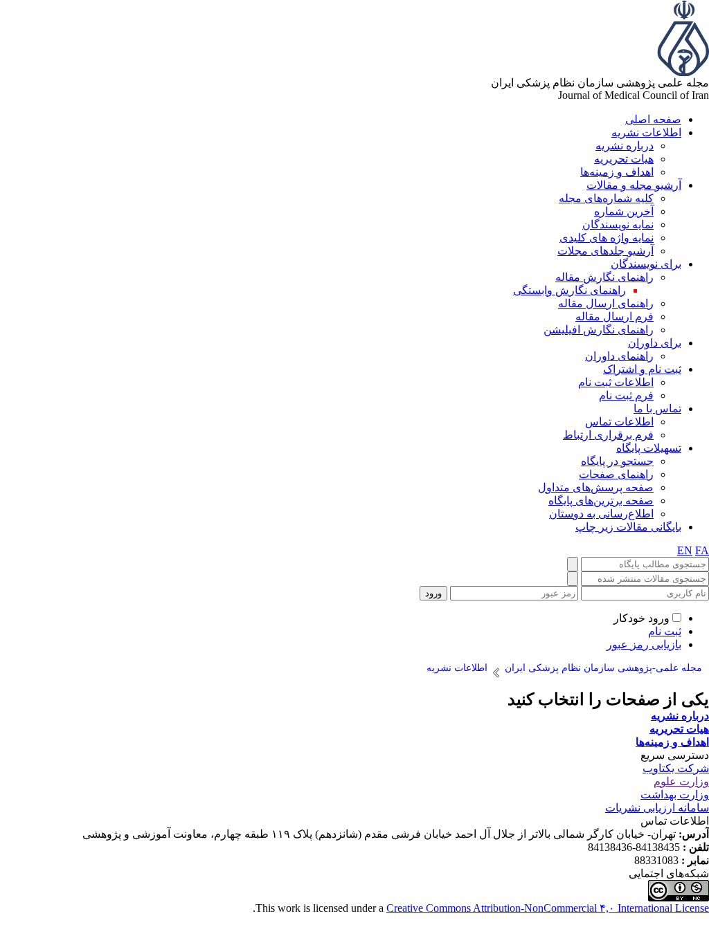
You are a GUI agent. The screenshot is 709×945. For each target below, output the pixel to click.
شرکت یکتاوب (676, 768)
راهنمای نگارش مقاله (604, 277)
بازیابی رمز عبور (644, 644)
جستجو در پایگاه (617, 461)
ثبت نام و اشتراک (642, 369)
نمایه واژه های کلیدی (606, 238)
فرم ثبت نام (626, 395)
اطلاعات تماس (619, 422)
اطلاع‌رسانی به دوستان (601, 514)
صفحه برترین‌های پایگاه (601, 500)
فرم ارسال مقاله (614, 316)
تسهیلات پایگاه (648, 448)
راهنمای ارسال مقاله (606, 303)
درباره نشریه (624, 146)
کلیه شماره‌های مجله (606, 198)
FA (702, 550)
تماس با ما (657, 408)
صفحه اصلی (653, 119)
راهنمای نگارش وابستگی (569, 290)
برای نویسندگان (646, 264)
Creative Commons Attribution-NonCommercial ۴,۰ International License (547, 908)
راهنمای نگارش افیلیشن (599, 330)
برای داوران (654, 343)
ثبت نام (664, 631)
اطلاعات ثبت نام (616, 382)
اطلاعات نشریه (646, 132)
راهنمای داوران (619, 356)
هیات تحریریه (624, 159)
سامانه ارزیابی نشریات (657, 808)
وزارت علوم (681, 781)
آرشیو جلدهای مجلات (605, 251)
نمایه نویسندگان (618, 224)
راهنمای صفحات (616, 474)
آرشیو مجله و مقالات (633, 185)
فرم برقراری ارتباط (608, 435)
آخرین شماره (624, 211)
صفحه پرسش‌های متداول (596, 487)
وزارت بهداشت (674, 794)
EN (684, 550)
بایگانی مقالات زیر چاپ (628, 527)
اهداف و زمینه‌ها (617, 172)
